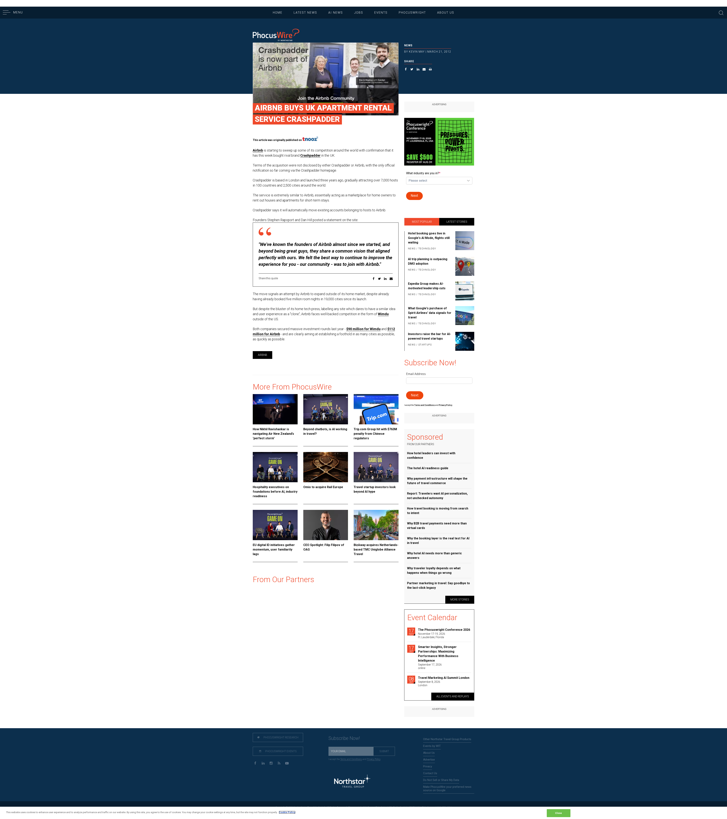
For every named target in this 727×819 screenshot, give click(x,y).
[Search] (721, 12)
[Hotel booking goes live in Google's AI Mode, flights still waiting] (464, 241)
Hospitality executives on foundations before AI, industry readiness (275, 491)
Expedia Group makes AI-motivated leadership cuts (426, 286)
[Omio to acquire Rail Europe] (325, 467)
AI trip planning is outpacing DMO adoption (427, 261)
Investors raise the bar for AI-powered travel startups (429, 336)
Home (277, 12)
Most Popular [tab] (422, 221)
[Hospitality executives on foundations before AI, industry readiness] (275, 467)
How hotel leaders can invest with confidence (431, 455)
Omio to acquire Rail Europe (323, 487)
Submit (384, 751)
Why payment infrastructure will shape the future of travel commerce (437, 481)
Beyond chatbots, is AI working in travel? (325, 431)
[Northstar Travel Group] (352, 782)
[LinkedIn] (263, 763)
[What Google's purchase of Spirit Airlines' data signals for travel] (464, 316)
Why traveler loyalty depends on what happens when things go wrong (433, 570)
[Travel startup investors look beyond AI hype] (376, 467)
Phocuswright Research (280, 737)
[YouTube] (287, 763)
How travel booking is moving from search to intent (437, 511)
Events (381, 12)
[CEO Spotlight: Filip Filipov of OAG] (325, 525)
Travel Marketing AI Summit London (443, 678)
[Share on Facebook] (405, 69)
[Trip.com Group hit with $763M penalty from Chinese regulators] (376, 409)
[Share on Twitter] (411, 69)
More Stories (459, 599)
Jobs (358, 12)
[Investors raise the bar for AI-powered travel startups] (464, 341)
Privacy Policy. (445, 405)
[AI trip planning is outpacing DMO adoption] (464, 266)
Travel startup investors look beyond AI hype (375, 489)
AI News (335, 12)
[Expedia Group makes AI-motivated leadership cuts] (464, 291)
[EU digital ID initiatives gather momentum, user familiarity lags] (275, 525)
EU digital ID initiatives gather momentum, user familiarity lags (274, 549)
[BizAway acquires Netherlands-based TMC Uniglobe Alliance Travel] (376, 525)
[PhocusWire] (276, 35)
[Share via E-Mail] (424, 69)
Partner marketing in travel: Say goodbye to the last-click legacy (438, 585)
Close (558, 813)
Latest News (305, 12)
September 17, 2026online (430, 666)
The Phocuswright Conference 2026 (444, 630)
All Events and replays (452, 696)
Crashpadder (310, 155)
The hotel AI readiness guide (427, 468)
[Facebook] (255, 763)
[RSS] (279, 763)
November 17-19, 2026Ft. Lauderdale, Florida (431, 635)
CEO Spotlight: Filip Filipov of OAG (323, 547)
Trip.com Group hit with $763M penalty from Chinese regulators (375, 433)
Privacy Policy (373, 759)
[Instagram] (271, 763)
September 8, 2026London (429, 683)
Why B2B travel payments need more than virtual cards (437, 526)
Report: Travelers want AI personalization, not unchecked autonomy (437, 496)
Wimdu (383, 314)
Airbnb (258, 150)
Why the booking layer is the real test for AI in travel (438, 541)
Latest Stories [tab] (456, 221)
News (408, 45)
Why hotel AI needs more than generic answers (434, 555)
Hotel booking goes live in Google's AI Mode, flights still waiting (429, 238)
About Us (445, 12)
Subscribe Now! (344, 738)
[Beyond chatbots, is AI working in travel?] (325, 409)
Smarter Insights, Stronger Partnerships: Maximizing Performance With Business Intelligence (438, 653)
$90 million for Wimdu (363, 329)
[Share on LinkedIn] (418, 69)
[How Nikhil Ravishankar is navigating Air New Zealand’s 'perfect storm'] (275, 409)
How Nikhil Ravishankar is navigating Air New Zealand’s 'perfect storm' (273, 433)
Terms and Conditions (424, 405)
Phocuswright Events (281, 751)
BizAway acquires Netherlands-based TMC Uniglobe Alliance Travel (376, 549)
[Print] (430, 69)
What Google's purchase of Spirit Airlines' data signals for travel (429, 312)
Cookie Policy (287, 812)
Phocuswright (412, 12)
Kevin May (417, 51)
